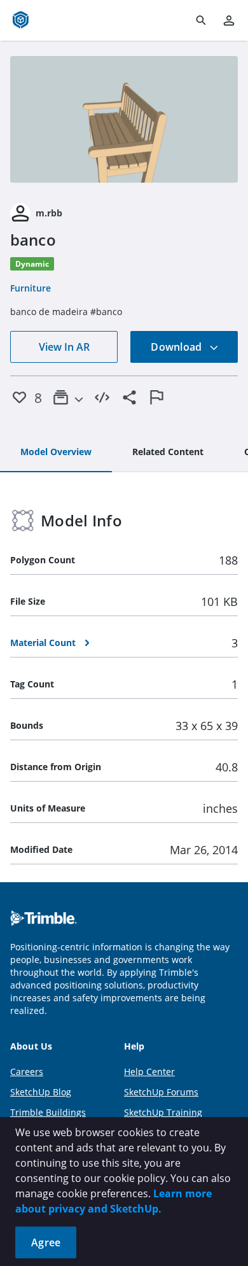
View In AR (64, 347)
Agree (45, 1242)
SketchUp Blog (40, 1092)
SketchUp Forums (161, 1092)
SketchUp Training (163, 1112)
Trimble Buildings (48, 1112)
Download (177, 347)
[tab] (56, 452)
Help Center (149, 1072)
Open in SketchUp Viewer (124, 119)
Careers (26, 1072)
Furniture (30, 288)
